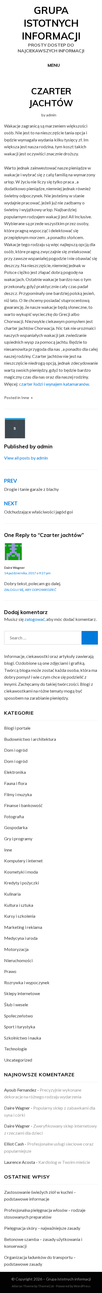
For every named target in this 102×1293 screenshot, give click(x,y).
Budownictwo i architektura (30, 739)
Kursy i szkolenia (19, 916)
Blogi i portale (17, 727)
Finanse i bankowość (23, 805)
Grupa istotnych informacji (51, 23)
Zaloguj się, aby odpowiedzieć (30, 590)
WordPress (82, 1286)
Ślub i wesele (16, 1004)
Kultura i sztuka (18, 905)
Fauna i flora (15, 783)
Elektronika (15, 772)
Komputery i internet (23, 860)
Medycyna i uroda (21, 938)
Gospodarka (15, 827)
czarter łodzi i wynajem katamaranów (54, 383)
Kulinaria (12, 893)
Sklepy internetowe (22, 993)
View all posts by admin (26, 457)
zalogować (34, 619)
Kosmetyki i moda (21, 871)
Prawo (10, 971)
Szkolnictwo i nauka (22, 1037)
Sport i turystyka (19, 1026)
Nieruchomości (18, 960)
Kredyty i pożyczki (21, 882)
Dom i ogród (15, 750)
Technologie (15, 1048)
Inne (25, 397)
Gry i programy (18, 838)
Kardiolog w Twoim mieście (64, 1162)
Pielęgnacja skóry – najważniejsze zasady (42, 1228)
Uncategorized (18, 1059)
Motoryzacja (16, 949)
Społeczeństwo (18, 1015)
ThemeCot (46, 1286)
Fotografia (14, 816)
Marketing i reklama (23, 927)
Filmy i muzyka (18, 794)
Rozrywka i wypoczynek (27, 982)
